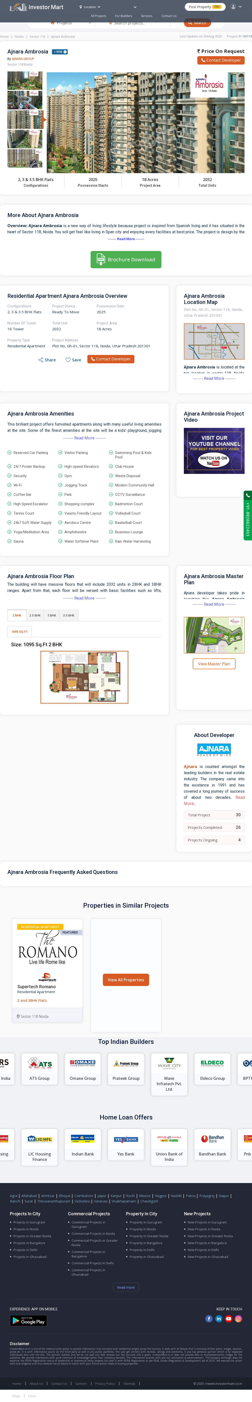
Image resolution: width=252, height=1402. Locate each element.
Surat (29, 1201)
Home (4, 36)
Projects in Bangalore (29, 1243)
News (32, 1396)
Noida (19, 36)
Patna (190, 1195)
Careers (81, 1383)
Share (50, 360)
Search (200, 22)
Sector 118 (37, 36)
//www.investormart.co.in (223, 1383)
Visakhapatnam (124, 1201)
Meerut (145, 1195)
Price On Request (222, 51)
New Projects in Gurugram (207, 1222)
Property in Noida (143, 1229)
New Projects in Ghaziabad (208, 1256)
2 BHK (17, 615)
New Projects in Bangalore (207, 1243)
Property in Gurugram (146, 1222)
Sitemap (129, 1383)
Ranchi (15, 1201)
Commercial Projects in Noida (93, 1233)
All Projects (98, 16)
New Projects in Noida (204, 1229)
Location (90, 7)
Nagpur (161, 1195)
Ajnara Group (23, 58)
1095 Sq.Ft (19, 632)
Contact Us (168, 16)
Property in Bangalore (146, 1243)
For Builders (123, 16)
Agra (13, 1195)
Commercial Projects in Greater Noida (95, 1242)
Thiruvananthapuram (53, 1201)
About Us (36, 1383)
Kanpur (116, 1195)
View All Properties (126, 980)
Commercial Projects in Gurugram (88, 1224)
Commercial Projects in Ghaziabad (88, 1272)
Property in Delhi (142, 1250)
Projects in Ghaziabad (30, 1256)
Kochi (130, 1195)
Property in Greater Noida (149, 1236)
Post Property (204, 6)
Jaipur (101, 1195)
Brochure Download (131, 259)
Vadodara (82, 1201)
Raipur (224, 1195)
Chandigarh (149, 1201)
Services (146, 16)
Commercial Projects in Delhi (93, 1263)
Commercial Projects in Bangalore (88, 1254)
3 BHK (51, 615)
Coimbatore (83, 1195)
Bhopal (64, 1195)
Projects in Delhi (25, 1250)
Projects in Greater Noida (32, 1236)
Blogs (16, 1396)
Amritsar (48, 1195)
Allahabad (29, 1195)
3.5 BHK (68, 615)
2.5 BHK (35, 615)
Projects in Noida (26, 1229)
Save (76, 360)
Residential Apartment (40, 927)
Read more (126, 1287)
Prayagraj (207, 1195)
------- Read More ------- (126, 239)
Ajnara (190, 766)
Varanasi (101, 1201)
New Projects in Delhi (203, 1250)
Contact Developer (223, 60)
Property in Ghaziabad (147, 1256)
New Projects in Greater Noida (210, 1236)
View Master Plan (214, 664)
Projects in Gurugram (29, 1222)
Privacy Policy (105, 1383)
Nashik (176, 1195)
